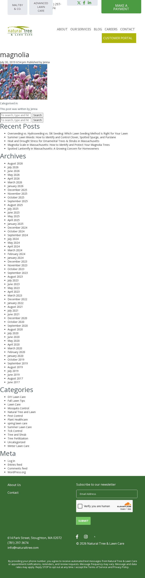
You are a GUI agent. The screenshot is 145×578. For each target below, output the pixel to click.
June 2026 (14, 171)
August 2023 (15, 276)
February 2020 (16, 352)
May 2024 (14, 242)
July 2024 (13, 239)
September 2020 (18, 325)
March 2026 (15, 182)
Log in (11, 461)
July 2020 (13, 333)
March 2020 (15, 348)
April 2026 (14, 178)
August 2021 (15, 307)
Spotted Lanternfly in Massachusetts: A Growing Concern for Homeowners (53, 148)
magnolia (14, 54)
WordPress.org (17, 472)
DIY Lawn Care (17, 397)
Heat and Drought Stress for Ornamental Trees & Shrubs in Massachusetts (53, 141)
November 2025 (17, 193)
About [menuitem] (62, 29)
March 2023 (15, 295)
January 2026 (15, 186)
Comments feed (17, 468)
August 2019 (15, 367)
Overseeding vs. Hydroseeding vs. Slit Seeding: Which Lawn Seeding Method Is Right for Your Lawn (68, 133)
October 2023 (16, 269)
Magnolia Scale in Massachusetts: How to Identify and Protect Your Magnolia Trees (59, 145)
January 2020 (15, 356)
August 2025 (15, 205)
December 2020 (17, 318)
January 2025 (15, 224)
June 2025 (14, 212)
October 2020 (16, 322)
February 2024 (16, 254)
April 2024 (14, 246)
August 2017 (15, 378)
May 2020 (14, 340)
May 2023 (14, 288)
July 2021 (13, 310)
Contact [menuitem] (127, 29)
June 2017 (14, 382)
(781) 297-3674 (18, 543)
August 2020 (15, 329)
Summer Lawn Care (20, 427)
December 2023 (17, 261)
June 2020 (14, 337)
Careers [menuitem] (111, 29)
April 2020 (14, 344)
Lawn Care (14, 404)
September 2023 (18, 273)
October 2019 (16, 359)
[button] (79, 3)
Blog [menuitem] (98, 29)
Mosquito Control (18, 408)
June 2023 (14, 284)
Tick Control (15, 431)
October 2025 (16, 197)
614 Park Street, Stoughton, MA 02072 (35, 538)
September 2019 (18, 363)
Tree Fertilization (18, 438)
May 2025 (14, 216)
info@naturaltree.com (23, 548)
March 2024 (15, 250)
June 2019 (14, 374)
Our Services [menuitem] (80, 29)
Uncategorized (16, 442)
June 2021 (14, 314)
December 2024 (17, 227)
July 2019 (13, 371)
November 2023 (17, 265)
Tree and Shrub (17, 434)
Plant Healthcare (18, 419)
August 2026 (15, 163)
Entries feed (15, 464)
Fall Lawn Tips (16, 400)
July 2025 (13, 208)
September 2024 (18, 235)
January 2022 (15, 303)
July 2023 (13, 280)
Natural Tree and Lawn (22, 412)
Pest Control (15, 416)
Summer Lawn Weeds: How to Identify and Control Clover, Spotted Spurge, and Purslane (62, 137)
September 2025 (18, 201)
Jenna (46, 62)
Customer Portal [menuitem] (117, 38)
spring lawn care (17, 423)
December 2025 (17, 190)
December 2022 (17, 299)
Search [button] (37, 115)
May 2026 (14, 175)
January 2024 (15, 257)
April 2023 (14, 291)
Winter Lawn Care (18, 446)
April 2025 (14, 220)
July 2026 (13, 167)
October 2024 (16, 231)
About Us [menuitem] (14, 485)
